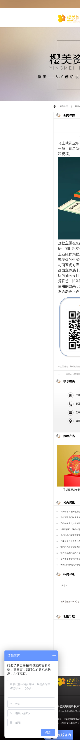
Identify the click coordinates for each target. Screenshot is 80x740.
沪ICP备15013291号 (70, 723)
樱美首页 (64, 106)
